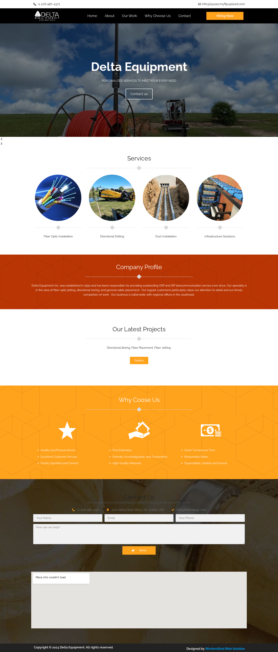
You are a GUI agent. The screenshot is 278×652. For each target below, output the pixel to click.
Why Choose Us (158, 16)
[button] (139, 139)
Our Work (129, 16)
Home (92, 16)
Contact (184, 16)
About (109, 16)
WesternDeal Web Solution (225, 648)
